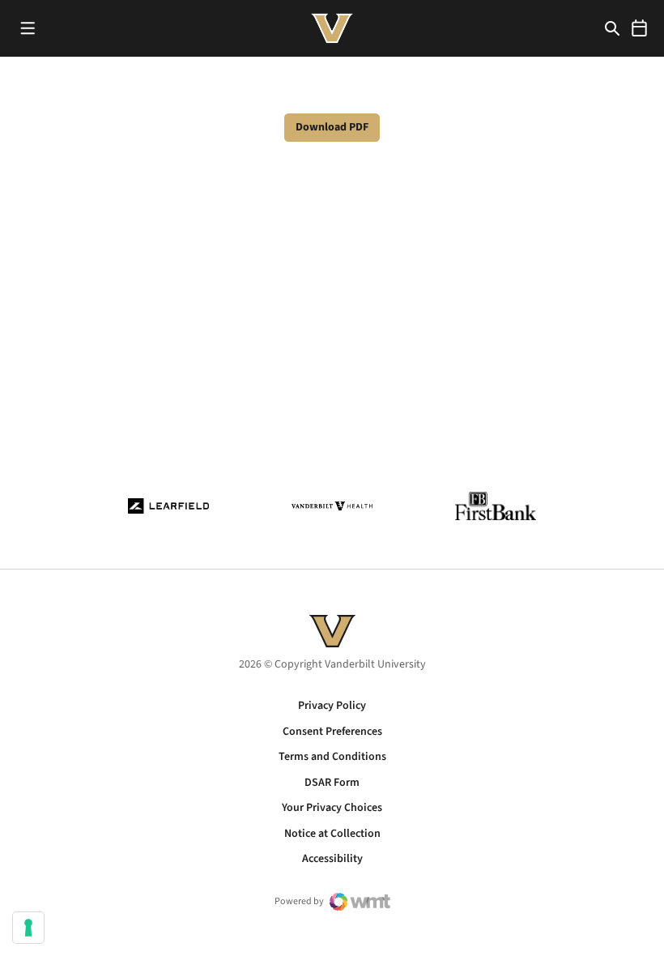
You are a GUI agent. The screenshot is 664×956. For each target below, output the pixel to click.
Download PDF (332, 127)
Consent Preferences (332, 731)
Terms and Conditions (332, 757)
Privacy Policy (332, 706)
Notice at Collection (332, 834)
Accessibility (332, 859)
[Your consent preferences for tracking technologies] (28, 927)
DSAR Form (332, 783)
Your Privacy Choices (332, 808)
